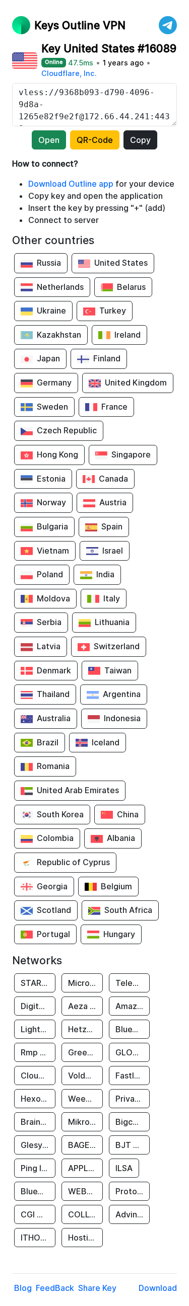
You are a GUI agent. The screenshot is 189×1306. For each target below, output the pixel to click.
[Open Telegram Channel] (168, 25)
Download (158, 1288)
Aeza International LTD (85, 1006)
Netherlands (60, 287)
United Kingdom (136, 382)
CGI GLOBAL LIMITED (38, 1214)
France (114, 407)
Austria (113, 502)
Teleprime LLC (132, 983)
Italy (111, 598)
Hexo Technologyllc (38, 1099)
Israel (112, 551)
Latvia (48, 646)
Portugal (53, 934)
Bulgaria (52, 526)
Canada (113, 479)
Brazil (47, 742)
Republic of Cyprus (73, 862)
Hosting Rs (85, 1238)
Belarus (131, 287)
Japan (48, 358)
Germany (54, 382)
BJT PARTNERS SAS (132, 1145)
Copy (140, 140)
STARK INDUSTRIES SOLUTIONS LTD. (38, 983)
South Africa (128, 910)
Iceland (105, 742)
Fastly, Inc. (132, 1075)
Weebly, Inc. (85, 1099)
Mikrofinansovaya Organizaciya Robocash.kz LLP (85, 1122)
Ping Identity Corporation (38, 1168)
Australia (54, 718)
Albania (121, 838)
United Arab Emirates (78, 790)
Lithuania (112, 622)
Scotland (54, 910)
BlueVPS (131, 1029)
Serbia (49, 622)
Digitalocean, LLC (38, 1006)
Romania (53, 766)
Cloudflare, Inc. (69, 73)
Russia (49, 263)
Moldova (53, 598)
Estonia (51, 479)
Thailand (53, 694)
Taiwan (118, 670)
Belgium (116, 886)
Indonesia (122, 718)
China (128, 814)
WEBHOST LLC (85, 1191)
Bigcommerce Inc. (132, 1122)
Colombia (55, 838)
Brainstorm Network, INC (38, 1122)
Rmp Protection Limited (38, 1052)
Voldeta (83, 1075)
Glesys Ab (38, 1145)
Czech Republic (67, 430)
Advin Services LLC (132, 1214)
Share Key (97, 1288)
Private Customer (132, 1099)
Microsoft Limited (85, 983)
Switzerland (117, 646)
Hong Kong (57, 454)
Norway (51, 502)
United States (121, 263)
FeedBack (55, 1288)
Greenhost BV (85, 1052)
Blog (23, 1288)
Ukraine (51, 310)
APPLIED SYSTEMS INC (85, 1168)
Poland (50, 574)
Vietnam (53, 551)
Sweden (52, 407)
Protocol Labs (132, 1191)
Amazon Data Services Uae (132, 1006)
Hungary (119, 934)
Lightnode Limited (38, 1029)
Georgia (52, 886)
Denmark (54, 670)
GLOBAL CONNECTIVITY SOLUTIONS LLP (132, 1052)
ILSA (124, 1168)
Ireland (127, 335)
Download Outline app (70, 184)
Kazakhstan (59, 335)
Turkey (112, 310)
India (105, 574)
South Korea (60, 814)
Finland (106, 358)
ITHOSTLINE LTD (38, 1238)
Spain (111, 526)
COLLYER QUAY (85, 1214)
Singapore (131, 454)
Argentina (122, 694)
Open (48, 140)
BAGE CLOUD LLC (85, 1145)
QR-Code (95, 140)
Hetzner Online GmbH (85, 1029)
